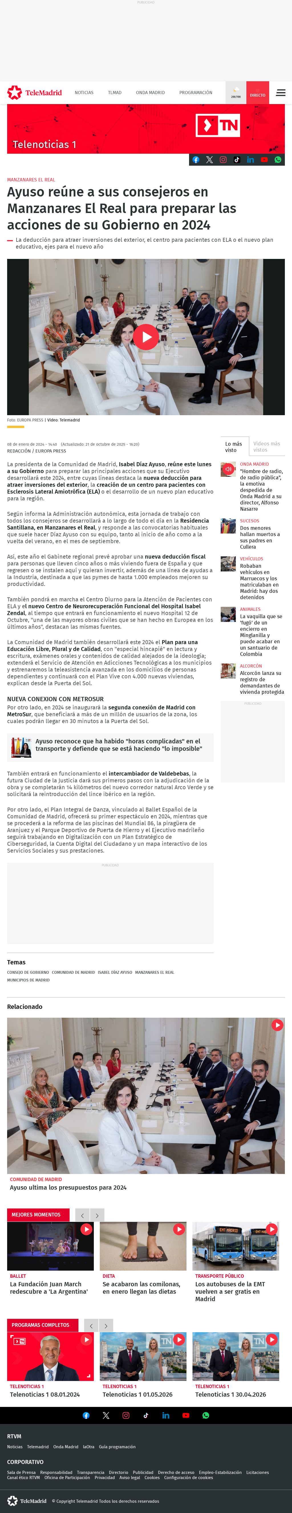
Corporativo (25, 1462)
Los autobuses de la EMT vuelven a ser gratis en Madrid (235, 1246)
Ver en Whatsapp (206, 1415)
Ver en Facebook (86, 1416)
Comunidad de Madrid (73, 973)
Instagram (223, 160)
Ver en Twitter (106, 1416)
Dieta (109, 1276)
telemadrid (26, 1501)
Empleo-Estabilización (220, 1473)
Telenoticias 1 (27, 1386)
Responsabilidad (56, 1473)
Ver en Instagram (126, 1415)
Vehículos (251, 559)
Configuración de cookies (188, 1478)
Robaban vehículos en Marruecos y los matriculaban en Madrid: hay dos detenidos (228, 563)
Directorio (118, 1473)
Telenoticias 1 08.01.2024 (50, 1356)
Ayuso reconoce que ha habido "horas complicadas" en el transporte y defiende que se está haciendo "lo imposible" (21, 748)
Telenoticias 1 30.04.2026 (235, 1356)
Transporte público (219, 1276)
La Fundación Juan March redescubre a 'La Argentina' (50, 1246)
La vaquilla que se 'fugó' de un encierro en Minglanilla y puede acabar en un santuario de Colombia (228, 614)
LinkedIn (250, 160)
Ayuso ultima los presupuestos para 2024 (146, 1096)
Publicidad (143, 1473)
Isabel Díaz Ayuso (115, 973)
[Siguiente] (97, 1215)
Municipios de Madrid (28, 980)
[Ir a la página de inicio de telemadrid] (34, 93)
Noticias (84, 92)
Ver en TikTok (146, 1416)
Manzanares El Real (31, 179)
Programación (195, 92)
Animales (250, 609)
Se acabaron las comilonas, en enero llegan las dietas (143, 1246)
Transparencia (90, 1473)
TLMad (114, 92)
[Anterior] (82, 1215)
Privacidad (105, 1478)
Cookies (152, 1478)
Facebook (196, 159)
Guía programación (117, 1447)
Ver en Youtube (186, 1415)
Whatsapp (278, 160)
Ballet (18, 1276)
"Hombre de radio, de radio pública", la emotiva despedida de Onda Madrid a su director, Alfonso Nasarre (228, 469)
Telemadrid (38, 1447)
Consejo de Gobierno (28, 973)
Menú (280, 92)
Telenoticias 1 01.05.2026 (143, 1356)
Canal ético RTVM (23, 1478)
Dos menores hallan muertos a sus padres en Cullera (228, 525)
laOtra (88, 1447)
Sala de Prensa (21, 1473)
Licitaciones (257, 1473)
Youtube (264, 160)
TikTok (237, 159)
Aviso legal (129, 1478)
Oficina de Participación (67, 1478)
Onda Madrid (150, 92)
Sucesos (249, 521)
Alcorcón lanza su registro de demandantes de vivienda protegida (228, 671)
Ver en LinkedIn (166, 1415)
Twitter (209, 159)
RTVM (14, 1436)
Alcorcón (251, 666)
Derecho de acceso (176, 1473)
